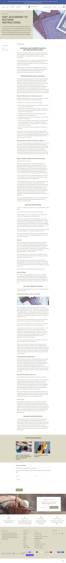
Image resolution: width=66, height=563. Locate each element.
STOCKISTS (12, 7)
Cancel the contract (38, 538)
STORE (3, 7)
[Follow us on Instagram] (56, 533)
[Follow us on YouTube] (62, 533)
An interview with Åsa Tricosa (41, 456)
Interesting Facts (5, 49)
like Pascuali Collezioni (21, 251)
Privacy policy (37, 540)
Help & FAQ (25, 532)
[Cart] (63, 7)
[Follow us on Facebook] (54, 533)
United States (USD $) (47, 7)
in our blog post (28, 428)
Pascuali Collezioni (23, 230)
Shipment (25, 538)
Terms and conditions (38, 547)
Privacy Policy (39, 470)
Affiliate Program (26, 547)
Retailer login (25, 545)
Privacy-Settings (37, 542)
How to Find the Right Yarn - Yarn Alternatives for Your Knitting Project (23, 457)
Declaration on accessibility (39, 543)
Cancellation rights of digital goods (41, 536)
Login (24, 542)
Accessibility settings (38, 545)
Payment (25, 540)
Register (25, 543)
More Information (39, 2)
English (54, 7)
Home (3, 11)
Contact (24, 534)
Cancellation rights (38, 534)
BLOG (7, 7)
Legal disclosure (37, 532)
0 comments (5, 45)
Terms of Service (47, 470)
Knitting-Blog (7, 11)
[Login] (61, 7)
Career (24, 536)
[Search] (59, 7)
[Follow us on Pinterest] (59, 533)
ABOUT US (18, 7)
